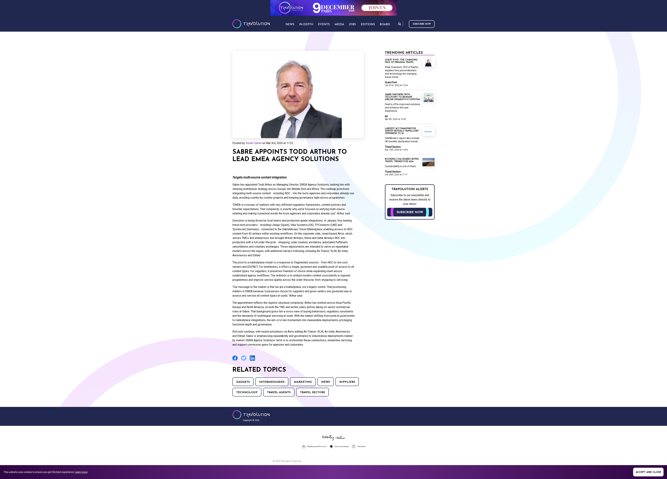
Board (385, 24)
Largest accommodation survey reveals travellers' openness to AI (402, 131)
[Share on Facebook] (235, 360)
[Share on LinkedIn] (252, 360)
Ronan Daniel (254, 143)
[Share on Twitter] (243, 360)
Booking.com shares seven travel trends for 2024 (402, 160)
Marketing (303, 382)
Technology (247, 392)
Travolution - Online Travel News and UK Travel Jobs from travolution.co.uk (251, 414)
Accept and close (648, 472)
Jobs (352, 24)
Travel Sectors (312, 392)
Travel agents (279, 392)
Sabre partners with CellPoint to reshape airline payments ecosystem (402, 97)
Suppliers (347, 382)
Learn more (81, 472)
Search (399, 23)
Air (386, 116)
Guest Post (391, 82)
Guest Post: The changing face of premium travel (401, 61)
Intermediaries (272, 382)
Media (339, 24)
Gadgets (243, 382)
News (325, 382)
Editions (368, 24)
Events (324, 24)
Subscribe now (422, 24)
